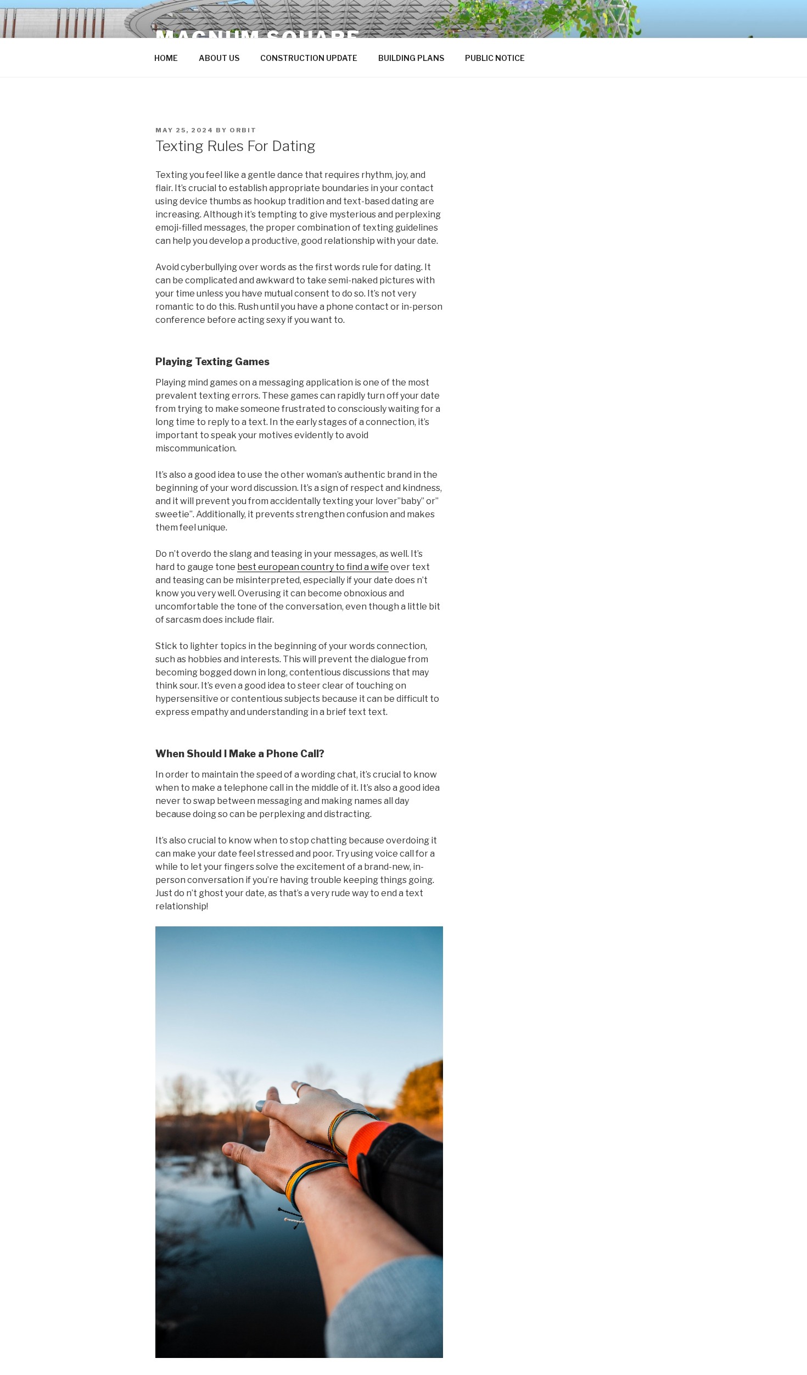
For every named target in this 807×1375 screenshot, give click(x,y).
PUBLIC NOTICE (495, 58)
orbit (243, 130)
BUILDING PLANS (411, 58)
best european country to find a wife (313, 567)
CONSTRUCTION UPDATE (308, 58)
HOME (166, 58)
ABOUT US (219, 58)
